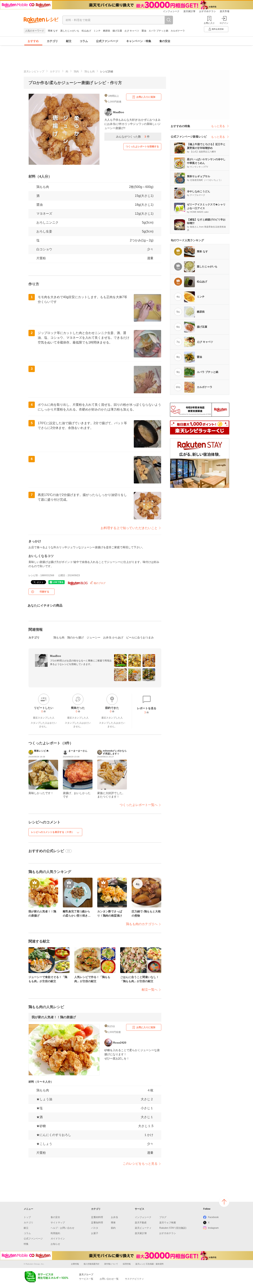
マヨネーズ (44, 213)
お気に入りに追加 (145, 97)
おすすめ (33, 41)
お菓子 (94, 1233)
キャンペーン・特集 (138, 41)
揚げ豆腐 (117, 30)
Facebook (213, 1217)
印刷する (44, 591)
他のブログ (99, 583)
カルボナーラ (178, 30)
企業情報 (75, 1264)
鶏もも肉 (89, 71)
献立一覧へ (150, 989)
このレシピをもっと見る (140, 1163)
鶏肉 (76, 71)
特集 (26, 1244)
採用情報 (127, 1264)
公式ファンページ (107, 41)
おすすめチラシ (207, 11)
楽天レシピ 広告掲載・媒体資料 (149, 1264)
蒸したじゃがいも (69, 30)
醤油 (144, 30)
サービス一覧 (86, 1278)
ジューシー (93, 637)
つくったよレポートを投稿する (142, 146)
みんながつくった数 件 (133, 136)
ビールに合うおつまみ (140, 637)
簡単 (113, 1222)
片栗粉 (41, 258)
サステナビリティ (134, 1278)
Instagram (213, 1228)
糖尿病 (106, 30)
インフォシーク (171, 11)
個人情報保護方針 (91, 1264)
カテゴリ (52, 41)
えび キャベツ (131, 30)
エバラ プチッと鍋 (158, 30)
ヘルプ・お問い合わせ (62, 1228)
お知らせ (55, 1244)
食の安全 (164, 41)
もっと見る (218, 126)
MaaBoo (55, 655)
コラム (84, 41)
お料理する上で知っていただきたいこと (129, 528)
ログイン (224, 23)
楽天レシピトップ (34, 71)
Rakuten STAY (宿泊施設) (172, 1228)
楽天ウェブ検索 (167, 1222)
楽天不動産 (141, 1222)
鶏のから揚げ (75, 637)
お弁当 (114, 1217)
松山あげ (86, 30)
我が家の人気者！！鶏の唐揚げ (54, 1017)
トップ (27, 1217)
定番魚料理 (97, 1222)
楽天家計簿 (189, 11)
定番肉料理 (97, 1217)
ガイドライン (58, 1238)
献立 (69, 41)
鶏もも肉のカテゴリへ (142, 924)
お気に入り (209, 23)
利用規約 (55, 1233)
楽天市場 (224, 11)
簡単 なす (53, 30)
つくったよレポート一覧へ (139, 805)
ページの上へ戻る (224, 1202)
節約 (113, 1228)
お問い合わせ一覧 (109, 1278)
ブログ (162, 1217)
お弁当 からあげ (113, 637)
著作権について (111, 1264)
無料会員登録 (218, 29)
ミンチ (97, 30)
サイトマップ (58, 1222)
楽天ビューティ (143, 1228)
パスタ (94, 1228)
